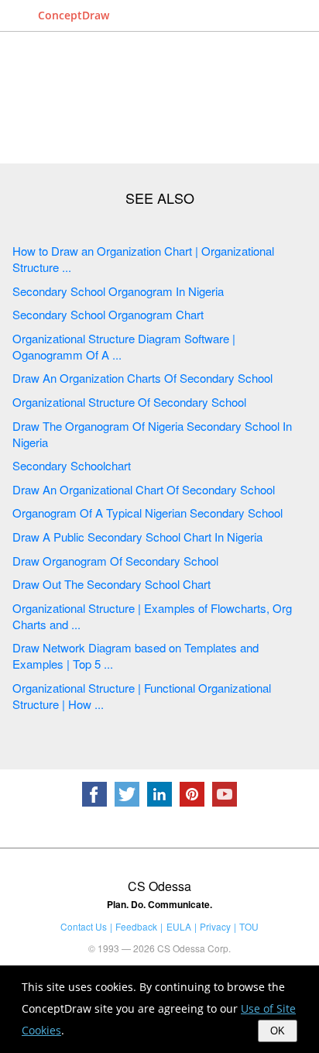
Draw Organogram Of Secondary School (115, 560)
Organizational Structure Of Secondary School (129, 402)
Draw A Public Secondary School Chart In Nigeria (137, 536)
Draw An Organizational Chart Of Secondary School (143, 489)
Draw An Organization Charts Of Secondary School (142, 378)
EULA (178, 926)
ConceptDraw (73, 15)
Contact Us (83, 926)
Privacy (215, 926)
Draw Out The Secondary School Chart (111, 584)
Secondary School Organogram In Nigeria (118, 291)
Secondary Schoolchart (71, 465)
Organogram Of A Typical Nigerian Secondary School (147, 512)
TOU (249, 926)
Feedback (136, 926)
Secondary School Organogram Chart (108, 314)
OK (277, 1031)
